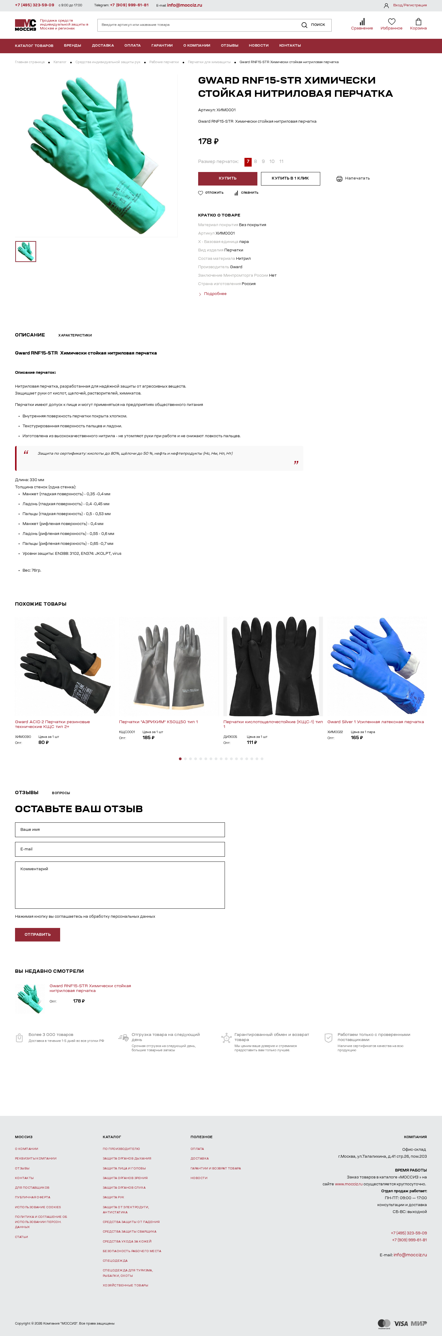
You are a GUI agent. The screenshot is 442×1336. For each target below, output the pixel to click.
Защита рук (113, 1197)
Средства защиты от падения (131, 1222)
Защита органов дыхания (127, 1158)
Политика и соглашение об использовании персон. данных (41, 1222)
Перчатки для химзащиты (209, 62)
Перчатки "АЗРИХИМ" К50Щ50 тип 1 (158, 722)
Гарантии (162, 46)
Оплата (132, 46)
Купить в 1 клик (290, 178)
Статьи (21, 1237)
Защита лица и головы (124, 1168)
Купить (228, 178)
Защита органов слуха (124, 1188)
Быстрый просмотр (65, 666)
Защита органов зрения (125, 1178)
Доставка (103, 46)
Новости (259, 46)
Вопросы (61, 793)
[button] (180, 758)
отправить (38, 935)
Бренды (72, 46)
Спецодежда (115, 1261)
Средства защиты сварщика (130, 1231)
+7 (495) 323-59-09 (34, 5)
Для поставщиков (32, 1188)
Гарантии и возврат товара (216, 1168)
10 (272, 162)
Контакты (290, 46)
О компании (196, 46)
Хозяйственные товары (125, 1285)
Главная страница (30, 62)
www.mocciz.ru (349, 1184)
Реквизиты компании (36, 1158)
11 (281, 162)
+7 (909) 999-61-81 (129, 5)
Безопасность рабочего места (132, 1251)
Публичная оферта (32, 1197)
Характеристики (75, 335)
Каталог (60, 62)
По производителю (121, 1149)
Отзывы (230, 46)
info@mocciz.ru (184, 5)
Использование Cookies (38, 1207)
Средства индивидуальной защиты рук (107, 62)
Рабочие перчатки (164, 62)
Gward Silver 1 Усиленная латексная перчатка (375, 722)
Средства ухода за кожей (127, 1241)
